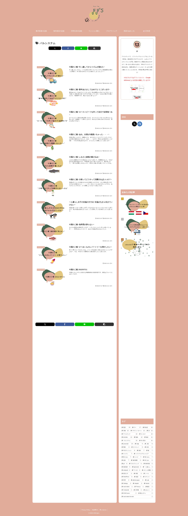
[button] (94, 48)
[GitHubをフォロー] (139, 123)
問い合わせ (103, 510)
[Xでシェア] (55, 48)
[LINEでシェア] (81, 48)
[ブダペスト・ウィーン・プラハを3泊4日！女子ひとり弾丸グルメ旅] (137, 207)
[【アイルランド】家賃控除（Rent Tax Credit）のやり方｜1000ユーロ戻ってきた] (137, 227)
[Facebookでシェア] (68, 48)
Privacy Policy (86, 510)
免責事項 (95, 510)
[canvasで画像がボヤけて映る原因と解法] (137, 247)
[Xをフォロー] (134, 123)
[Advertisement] (74, 57)
